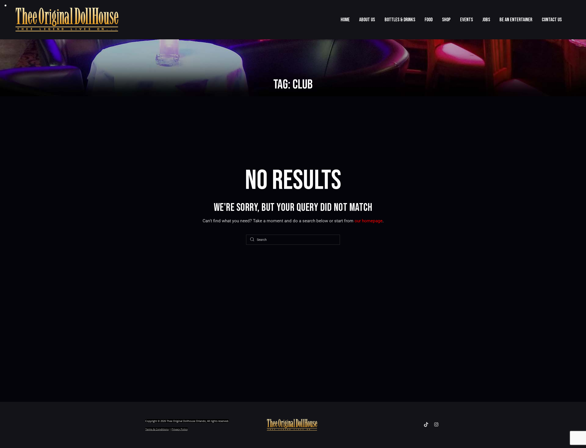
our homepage (369, 220)
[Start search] (252, 240)
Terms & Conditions (157, 429)
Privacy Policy (179, 429)
